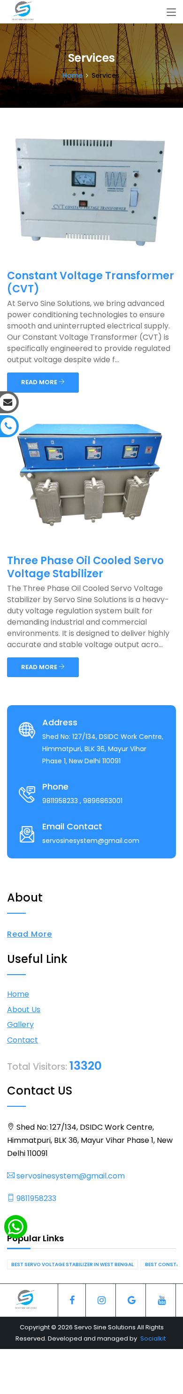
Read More (29, 934)
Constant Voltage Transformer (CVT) (90, 282)
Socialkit (153, 1338)
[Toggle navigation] (171, 12)
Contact (22, 1040)
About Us (23, 1009)
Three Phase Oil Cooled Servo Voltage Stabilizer (85, 567)
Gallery (20, 1024)
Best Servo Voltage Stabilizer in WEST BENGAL (72, 1264)
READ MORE (40, 382)
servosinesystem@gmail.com (70, 1175)
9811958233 (35, 1198)
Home (72, 75)
